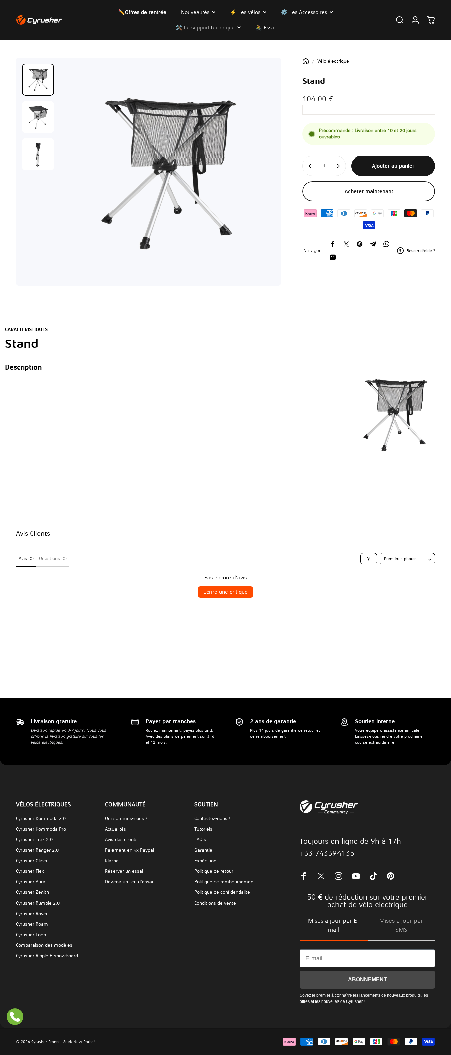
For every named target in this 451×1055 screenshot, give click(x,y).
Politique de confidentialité (222, 892)
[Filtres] (368, 558)
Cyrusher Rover (32, 913)
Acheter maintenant (369, 191)
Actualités (115, 829)
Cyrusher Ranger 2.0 (37, 850)
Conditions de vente (215, 903)
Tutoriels (203, 829)
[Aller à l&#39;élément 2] (38, 117)
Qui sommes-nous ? (126, 818)
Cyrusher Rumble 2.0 (38, 903)
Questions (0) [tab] (53, 558)
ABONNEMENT (367, 979)
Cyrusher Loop (31, 934)
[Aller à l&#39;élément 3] (38, 154)
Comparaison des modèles (44, 945)
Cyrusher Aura (30, 881)
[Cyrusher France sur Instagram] (338, 876)
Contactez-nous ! (212, 818)
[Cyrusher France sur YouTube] (356, 876)
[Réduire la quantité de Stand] (309, 166)
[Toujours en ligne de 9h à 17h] (15, 1016)
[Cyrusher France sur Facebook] (304, 876)
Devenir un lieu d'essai (129, 881)
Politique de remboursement (224, 881)
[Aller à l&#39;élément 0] (38, 80)
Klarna (112, 860)
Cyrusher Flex (30, 871)
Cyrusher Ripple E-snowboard (47, 955)
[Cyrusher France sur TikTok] (373, 876)
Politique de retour (213, 871)
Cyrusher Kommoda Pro (41, 829)
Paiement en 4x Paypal (129, 850)
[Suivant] (257, 183)
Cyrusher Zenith (32, 892)
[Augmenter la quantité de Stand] (339, 166)
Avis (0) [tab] (26, 558)
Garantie (203, 850)
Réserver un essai (124, 871)
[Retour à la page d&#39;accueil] (305, 61)
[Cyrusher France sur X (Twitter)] (321, 876)
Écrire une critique (225, 592)
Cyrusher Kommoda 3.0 (41, 818)
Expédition (205, 860)
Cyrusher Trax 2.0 (34, 839)
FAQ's (200, 839)
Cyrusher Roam (32, 924)
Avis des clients (121, 839)
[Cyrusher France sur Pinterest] (391, 876)
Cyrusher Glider (32, 860)
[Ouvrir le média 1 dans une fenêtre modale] (167, 172)
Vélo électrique (333, 61)
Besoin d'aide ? (421, 250)
